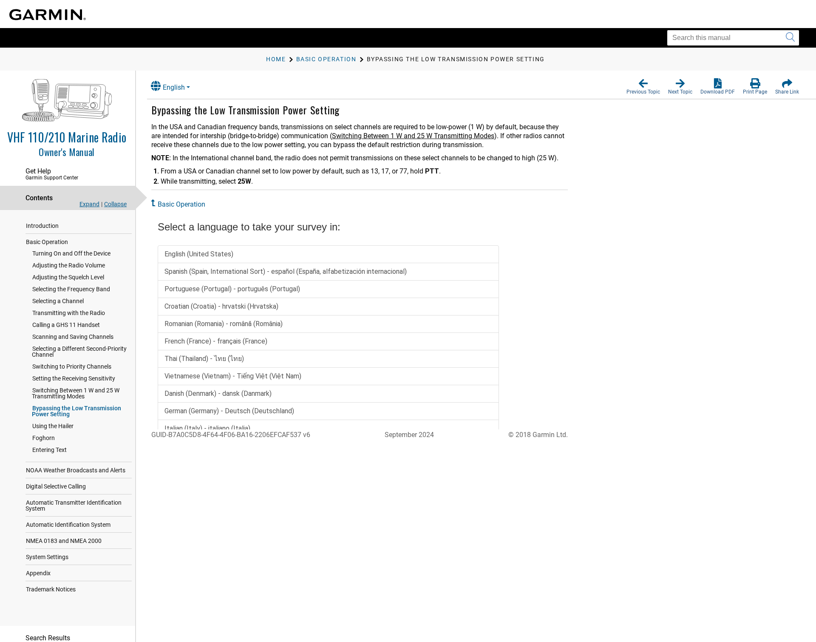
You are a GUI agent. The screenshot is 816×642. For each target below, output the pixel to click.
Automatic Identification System (68, 524)
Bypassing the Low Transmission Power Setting (76, 411)
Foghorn (43, 438)
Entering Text (49, 449)
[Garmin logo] (47, 14)
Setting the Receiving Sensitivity (73, 378)
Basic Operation (47, 242)
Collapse (115, 204)
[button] (643, 86)
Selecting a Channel (58, 301)
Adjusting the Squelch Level (68, 277)
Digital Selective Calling (56, 486)
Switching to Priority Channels (71, 366)
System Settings (47, 557)
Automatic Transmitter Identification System (74, 505)
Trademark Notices (51, 589)
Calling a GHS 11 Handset (66, 324)
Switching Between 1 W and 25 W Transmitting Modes (75, 393)
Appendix (38, 573)
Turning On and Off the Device (71, 253)
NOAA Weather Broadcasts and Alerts (75, 470)
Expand (89, 204)
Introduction (42, 225)
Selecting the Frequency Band (71, 289)
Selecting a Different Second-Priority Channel (79, 351)
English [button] (174, 87)
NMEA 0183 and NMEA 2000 (64, 540)
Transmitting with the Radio (68, 313)
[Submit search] (790, 37)
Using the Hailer (53, 426)
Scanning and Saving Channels (72, 336)
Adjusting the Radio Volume (68, 265)
